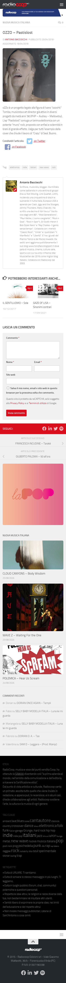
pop (59, 840)
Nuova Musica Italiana (16, 22)
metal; (7, 841)
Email (38, 362)
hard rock (39, 830)
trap (19, 855)
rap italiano (55, 846)
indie (25, 167)
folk (60, 826)
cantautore (40, 820)
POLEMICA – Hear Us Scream (21, 678)
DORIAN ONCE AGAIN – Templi (34, 703)
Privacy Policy (17, 403)
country (7, 826)
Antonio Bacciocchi (16, 39)
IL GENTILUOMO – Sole (15, 303)
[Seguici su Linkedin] (50, 428)
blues (20, 821)
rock (54, 167)
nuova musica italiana (42, 841)
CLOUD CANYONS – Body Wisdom (24, 573)
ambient (7, 821)
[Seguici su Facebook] (44, 428)
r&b (43, 846)
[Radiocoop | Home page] (20, 4)
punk (37, 845)
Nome (10, 362)
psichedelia (25, 846)
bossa (26, 821)
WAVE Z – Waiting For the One (22, 635)
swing (13, 855)
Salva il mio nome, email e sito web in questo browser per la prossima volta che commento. (31, 390)
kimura (45, 836)
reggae (7, 851)
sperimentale (47, 851)
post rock (7, 846)
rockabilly (24, 851)
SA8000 (19, 773)
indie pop (17, 836)
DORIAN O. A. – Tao (29, 736)
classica (55, 821)
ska (30, 851)
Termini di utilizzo (37, 403)
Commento (12, 337)
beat (14, 821)
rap (47, 846)
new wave (44, 167)
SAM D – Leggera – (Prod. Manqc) (38, 744)
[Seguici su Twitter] (56, 428)
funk (6, 830)
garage (19, 830)
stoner (6, 855)
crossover (17, 826)
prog (15, 846)
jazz (39, 836)
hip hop (50, 830)
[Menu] (61, 4)
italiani (33, 167)
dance (28, 825)
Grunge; (28, 830)
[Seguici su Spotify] (61, 428)
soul (35, 851)
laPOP (52, 836)
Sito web (10, 374)
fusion (12, 830)
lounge (59, 836)
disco (36, 826)
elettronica (14, 167)
